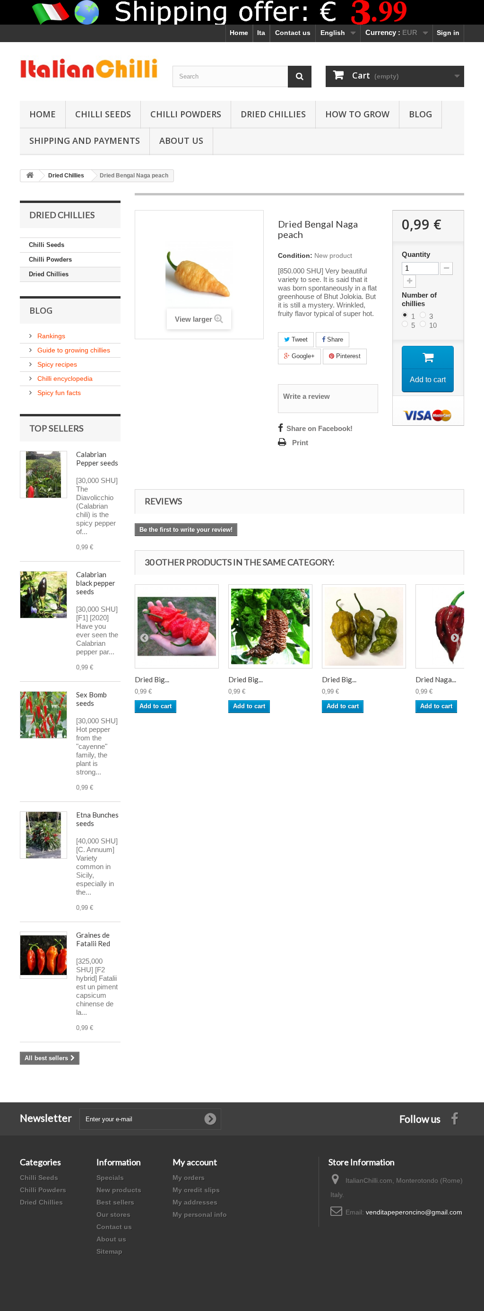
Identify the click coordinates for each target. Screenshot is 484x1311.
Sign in (448, 32)
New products (118, 1190)
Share (334, 339)
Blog (420, 114)
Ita (261, 32)
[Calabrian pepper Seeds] (43, 474)
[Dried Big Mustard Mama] (364, 626)
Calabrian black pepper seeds (95, 583)
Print (300, 443)
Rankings (50, 336)
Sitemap (109, 1251)
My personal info (200, 1214)
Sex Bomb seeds (91, 698)
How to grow (357, 114)
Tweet (299, 339)
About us (111, 1239)
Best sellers (115, 1202)
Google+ (302, 356)
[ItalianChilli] (89, 69)
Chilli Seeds (103, 114)
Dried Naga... (435, 679)
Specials (110, 1177)
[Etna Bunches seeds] (43, 835)
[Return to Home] (30, 176)
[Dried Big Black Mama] (270, 626)
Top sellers (56, 428)
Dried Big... (152, 679)
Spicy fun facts (58, 392)
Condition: (295, 255)
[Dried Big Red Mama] (177, 626)
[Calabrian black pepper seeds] (43, 594)
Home (239, 32)
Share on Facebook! (319, 428)
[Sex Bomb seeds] (43, 715)
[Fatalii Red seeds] (43, 955)
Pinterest (347, 356)
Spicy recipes (56, 364)
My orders (189, 1177)
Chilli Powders (185, 114)
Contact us (293, 32)
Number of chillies (419, 299)
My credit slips (196, 1190)
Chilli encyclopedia (64, 378)
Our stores (113, 1214)
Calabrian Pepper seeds (97, 458)
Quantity (416, 254)
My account (195, 1162)
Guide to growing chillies (72, 350)
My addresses (195, 1202)
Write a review (306, 396)
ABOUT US (181, 140)
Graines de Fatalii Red (93, 939)
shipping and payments (84, 140)
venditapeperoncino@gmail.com (414, 1212)
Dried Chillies (273, 114)
